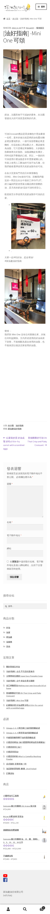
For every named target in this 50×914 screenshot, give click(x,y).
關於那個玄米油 (13, 666)
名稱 (10, 522)
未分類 (15, 18)
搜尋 (25, 909)
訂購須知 (10, 773)
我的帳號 (8, 909)
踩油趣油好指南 (15, 429)
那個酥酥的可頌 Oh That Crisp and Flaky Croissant (37, 441)
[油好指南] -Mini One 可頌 (17, 700)
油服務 (9, 642)
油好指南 (19, 425)
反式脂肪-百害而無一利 (16, 764)
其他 (8, 646)
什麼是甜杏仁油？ (14, 747)
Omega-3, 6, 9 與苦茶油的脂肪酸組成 (22, 733)
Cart (38, 907)
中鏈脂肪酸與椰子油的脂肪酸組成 (20, 737)
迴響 (10, 483)
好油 (8, 627)
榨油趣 (9, 637)
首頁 (8, 18)
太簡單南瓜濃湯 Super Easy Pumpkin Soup (24, 676)
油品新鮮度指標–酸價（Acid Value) (21, 768)
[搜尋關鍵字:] (25, 606)
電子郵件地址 (14, 535)
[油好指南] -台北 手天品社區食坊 (20, 671)
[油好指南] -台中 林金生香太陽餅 (20, 681)
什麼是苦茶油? (12, 752)
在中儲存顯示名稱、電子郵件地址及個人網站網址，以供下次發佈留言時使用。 (25, 565)
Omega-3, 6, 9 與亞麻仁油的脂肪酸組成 (23, 728)
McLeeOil (30, 28)
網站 (9, 548)
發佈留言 (40, 28)
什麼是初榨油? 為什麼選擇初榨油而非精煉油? (25, 742)
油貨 (8, 632)
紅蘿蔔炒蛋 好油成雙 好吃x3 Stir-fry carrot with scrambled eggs (14, 443)
